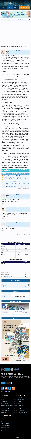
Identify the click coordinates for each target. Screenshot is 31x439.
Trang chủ (4, 7)
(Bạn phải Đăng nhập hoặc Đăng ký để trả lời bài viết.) (20, 234)
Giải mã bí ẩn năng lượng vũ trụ (11, 186)
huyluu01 (18, 50)
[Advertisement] (15, 32)
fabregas (18, 207)
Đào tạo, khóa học (5, 421)
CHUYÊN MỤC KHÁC (7, 415)
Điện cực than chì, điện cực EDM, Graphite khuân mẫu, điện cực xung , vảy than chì (16, 176)
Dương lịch (4, 294)
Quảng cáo (16, 318)
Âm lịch (3, 296)
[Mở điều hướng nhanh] (29, 19)
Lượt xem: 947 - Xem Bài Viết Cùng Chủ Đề (13, 173)
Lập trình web (17, 403)
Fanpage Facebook (15, 301)
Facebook (13, 113)
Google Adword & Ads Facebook (7, 405)
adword (17, 213)
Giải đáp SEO (3, 412)
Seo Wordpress (4, 401)
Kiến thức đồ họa (17, 401)
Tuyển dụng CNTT (5, 419)
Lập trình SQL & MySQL (19, 399)
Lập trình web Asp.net (18, 407)
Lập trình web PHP (18, 408)
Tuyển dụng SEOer (5, 418)
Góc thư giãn (3, 430)
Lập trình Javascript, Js (19, 410)
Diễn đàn (10, 7)
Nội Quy (9, 391)
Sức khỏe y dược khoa (5, 425)
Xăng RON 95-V (4, 246)
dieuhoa (18, 222)
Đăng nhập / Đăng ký (24, 7)
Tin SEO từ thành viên (5, 408)
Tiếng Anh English (5, 423)
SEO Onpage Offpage (5, 403)
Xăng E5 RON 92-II (4, 250)
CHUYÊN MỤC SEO (6, 395)
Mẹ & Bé (3, 429)
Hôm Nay (16, 291)
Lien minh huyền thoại (5, 427)
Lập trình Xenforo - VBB (19, 405)
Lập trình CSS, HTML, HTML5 (20, 412)
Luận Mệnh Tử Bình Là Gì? (10, 181)
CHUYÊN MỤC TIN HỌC (21, 395)
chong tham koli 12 (26, 286)
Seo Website (3, 399)
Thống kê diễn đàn (16, 280)
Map (2, 391)
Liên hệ (5, 391)
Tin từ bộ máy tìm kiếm (5, 410)
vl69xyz (18, 194)
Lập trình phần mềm (18, 398)
